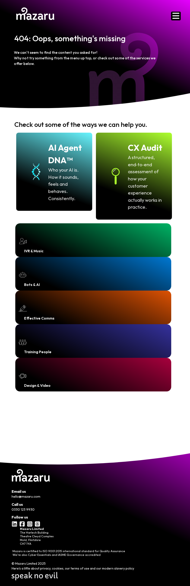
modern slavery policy (118, 568)
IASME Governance (71, 555)
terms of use (80, 568)
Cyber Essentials (39, 555)
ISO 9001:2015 (52, 551)
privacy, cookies (51, 568)
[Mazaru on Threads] (38, 523)
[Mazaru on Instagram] (30, 523)
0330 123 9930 (23, 509)
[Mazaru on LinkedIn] (15, 523)
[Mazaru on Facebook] (22, 523)
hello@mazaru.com (26, 496)
